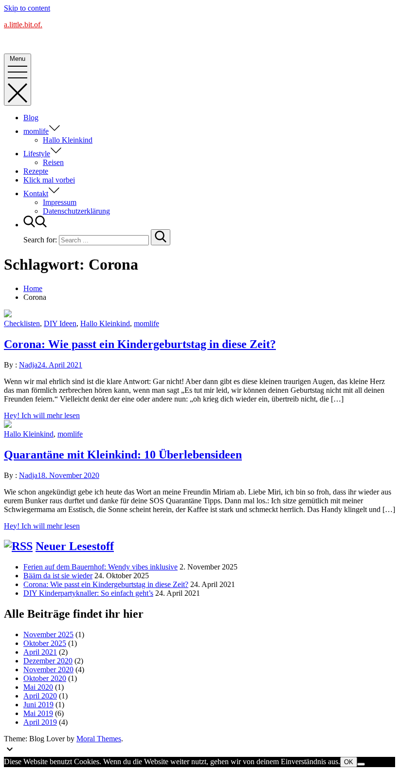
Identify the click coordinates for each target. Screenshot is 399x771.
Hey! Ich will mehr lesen (42, 415)
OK (348, 762)
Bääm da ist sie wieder (57, 575)
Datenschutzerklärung (76, 211)
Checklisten (22, 323)
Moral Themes (98, 738)
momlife (36, 131)
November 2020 (48, 669)
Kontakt (35, 193)
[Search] (160, 237)
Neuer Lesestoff (75, 546)
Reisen (53, 162)
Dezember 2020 (48, 661)
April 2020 (40, 696)
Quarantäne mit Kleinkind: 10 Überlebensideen (123, 454)
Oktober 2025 (44, 643)
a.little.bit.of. (23, 24)
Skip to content (27, 8)
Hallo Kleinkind (67, 140)
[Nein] (361, 764)
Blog (30, 117)
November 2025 (48, 634)
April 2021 (40, 652)
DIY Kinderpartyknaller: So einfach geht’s (88, 593)
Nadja (28, 365)
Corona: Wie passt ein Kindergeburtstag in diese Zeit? (140, 344)
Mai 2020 (38, 687)
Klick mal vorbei (49, 180)
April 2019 (40, 722)
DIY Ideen (60, 323)
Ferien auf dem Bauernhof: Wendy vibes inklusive (100, 567)
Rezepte (35, 171)
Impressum (59, 202)
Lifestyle (36, 153)
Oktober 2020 (44, 678)
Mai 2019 (38, 713)
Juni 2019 (38, 704)
